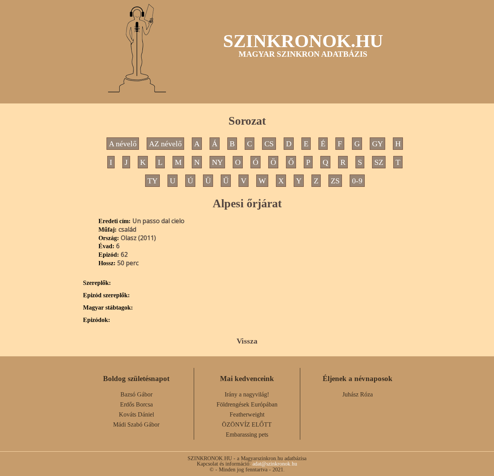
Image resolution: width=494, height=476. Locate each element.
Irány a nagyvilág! (247, 394)
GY (377, 143)
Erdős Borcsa (136, 404)
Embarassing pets (247, 434)
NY (217, 162)
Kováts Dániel (136, 414)
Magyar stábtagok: (108, 308)
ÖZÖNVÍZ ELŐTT (247, 424)
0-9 (357, 180)
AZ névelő (165, 143)
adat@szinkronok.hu (274, 464)
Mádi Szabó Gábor (136, 424)
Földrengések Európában (247, 404)
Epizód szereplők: (106, 295)
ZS (335, 180)
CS (269, 143)
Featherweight (247, 414)
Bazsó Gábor (136, 394)
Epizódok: (96, 320)
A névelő (123, 143)
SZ (378, 162)
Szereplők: (97, 283)
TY (152, 180)
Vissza (247, 341)
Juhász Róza (357, 394)
